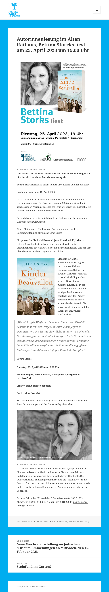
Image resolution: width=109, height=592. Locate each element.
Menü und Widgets (97, 13)
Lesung (72, 521)
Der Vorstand (42, 521)
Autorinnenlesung (60, 521)
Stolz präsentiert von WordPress (31, 586)
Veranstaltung (83, 521)
